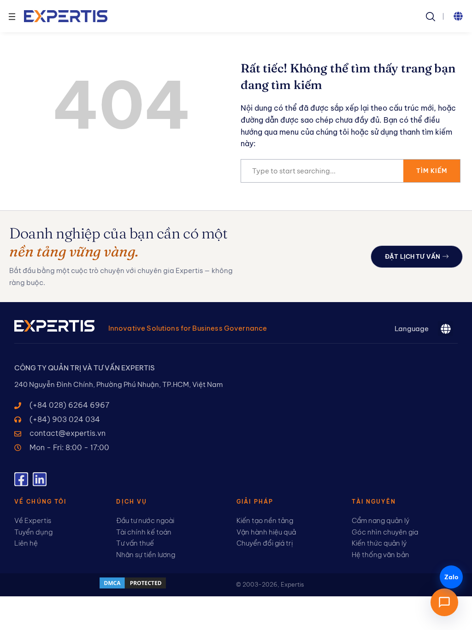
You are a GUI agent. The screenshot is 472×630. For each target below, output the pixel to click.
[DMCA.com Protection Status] (132, 587)
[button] (458, 16)
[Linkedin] (40, 479)
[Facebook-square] (21, 479)
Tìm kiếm (431, 170)
